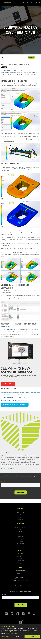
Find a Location (20, 584)
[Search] (23, 3)
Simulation (20, 563)
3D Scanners (20, 516)
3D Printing (20, 553)
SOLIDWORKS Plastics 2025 (9, 71)
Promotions (20, 519)
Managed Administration (20, 562)
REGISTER (8, 383)
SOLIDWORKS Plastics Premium (22, 253)
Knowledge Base (20, 543)
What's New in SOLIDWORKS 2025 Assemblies (14, 400)
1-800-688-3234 (22, 572)
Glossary (21, 541)
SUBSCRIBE (31, 57)
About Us (20, 526)
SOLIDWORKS (20, 511)
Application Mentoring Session (20, 527)
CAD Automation (20, 555)
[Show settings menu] (35, 160)
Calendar (20, 531)
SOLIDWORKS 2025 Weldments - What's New (13, 398)
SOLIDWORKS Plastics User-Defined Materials (14, 395)
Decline (17, 636)
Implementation (20, 560)
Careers (20, 533)
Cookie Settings (5, 636)
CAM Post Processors (20, 556)
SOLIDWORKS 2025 (19, 169)
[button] (30, 3)
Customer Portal (20, 538)
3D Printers (20, 514)
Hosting (20, 558)
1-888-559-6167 (22, 579)
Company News (20, 536)
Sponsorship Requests (20, 585)
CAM (21, 517)
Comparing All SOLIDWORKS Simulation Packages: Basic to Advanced (20, 392)
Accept (32, 636)
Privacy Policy (14, 633)
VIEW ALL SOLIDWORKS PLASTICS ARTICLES (14, 404)
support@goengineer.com (22, 580)
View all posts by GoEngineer (8, 469)
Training (20, 546)
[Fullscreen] (38, 160)
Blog (20, 529)
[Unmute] (31, 160)
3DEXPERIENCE (20, 512)
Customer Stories (20, 539)
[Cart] (39, 3)
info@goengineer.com (22, 573)
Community (20, 534)
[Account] (36, 3)
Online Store (20, 545)
